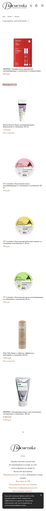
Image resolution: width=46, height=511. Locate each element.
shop (3, 16)
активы (10, 16)
